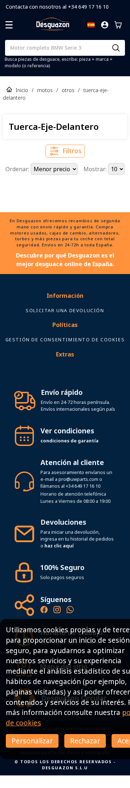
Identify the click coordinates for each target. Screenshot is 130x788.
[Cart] (118, 25)
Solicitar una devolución (65, 323)
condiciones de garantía (69, 453)
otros (68, 90)
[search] (116, 48)
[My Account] (104, 25)
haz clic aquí (59, 558)
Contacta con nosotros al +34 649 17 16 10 (57, 6)
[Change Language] (91, 25)
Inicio (22, 90)
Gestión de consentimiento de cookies (65, 352)
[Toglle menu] (9, 25)
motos (45, 90)
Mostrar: (95, 169)
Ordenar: (18, 169)
